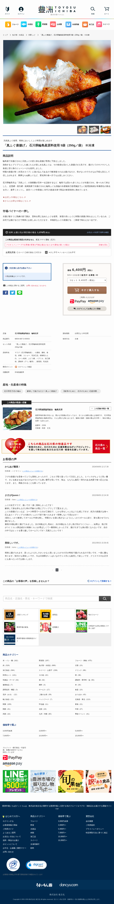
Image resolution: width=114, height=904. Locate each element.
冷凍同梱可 (34, 844)
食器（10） (79, 690)
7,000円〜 (6, 736)
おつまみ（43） (81, 695)
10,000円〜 (43, 736)
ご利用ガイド (8, 829)
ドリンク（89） (81, 670)
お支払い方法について (12, 837)
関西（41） (7, 709)
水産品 (30, 24)
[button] (36, 865)
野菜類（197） (44, 661)
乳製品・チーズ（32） (11, 680)
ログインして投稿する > (100, 581)
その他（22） (44, 675)
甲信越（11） (44, 704)
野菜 (32, 825)
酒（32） (42, 680)
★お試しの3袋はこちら (13, 197)
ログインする (8, 821)
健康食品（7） (8, 685)
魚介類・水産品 (18, 35)
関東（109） (7, 704)
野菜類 (44, 24)
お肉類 (59, 24)
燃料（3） (43, 685)
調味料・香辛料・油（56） (85, 680)
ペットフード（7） (46, 699)
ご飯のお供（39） (46, 695)
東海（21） (79, 704)
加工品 (91, 24)
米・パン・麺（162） (11, 661)
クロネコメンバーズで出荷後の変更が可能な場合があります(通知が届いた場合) (38, 245)
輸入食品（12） (9, 699)
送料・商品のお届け (11, 840)
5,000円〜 (79, 731)
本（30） (78, 685)
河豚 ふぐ (31, 35)
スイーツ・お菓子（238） (49, 670)
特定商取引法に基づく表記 (96, 833)
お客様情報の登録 (10, 825)
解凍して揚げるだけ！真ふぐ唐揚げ (42, 391)
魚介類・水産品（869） (48, 665)
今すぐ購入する (90, 290)
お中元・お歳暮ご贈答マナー (14, 848)
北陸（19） (43, 709)
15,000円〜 (79, 736)
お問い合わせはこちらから (36, 286)
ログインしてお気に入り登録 (89, 309)
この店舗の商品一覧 (101, 409)
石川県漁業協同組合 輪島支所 (26, 333)
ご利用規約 (90, 825)
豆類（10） (79, 665)
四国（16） (7, 714)
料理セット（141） (10, 675)
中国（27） (79, 709)
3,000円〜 (43, 731)
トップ (5, 35)
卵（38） (78, 675)
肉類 (32, 833)
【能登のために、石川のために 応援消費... (81, 391)
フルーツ (15, 24)
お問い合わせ (8, 852)
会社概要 (89, 821)
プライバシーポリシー (95, 829)
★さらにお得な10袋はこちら (15, 201)
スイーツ (106, 24)
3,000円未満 (7, 731)
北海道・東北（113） (83, 699)
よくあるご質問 (9, 833)
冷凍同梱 (75, 24)
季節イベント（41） (82, 714)
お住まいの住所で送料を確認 (98, 232)
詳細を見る (103, 245)
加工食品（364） (9, 670)
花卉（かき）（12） (10, 695)
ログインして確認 (25, 367)
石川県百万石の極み (12, 391)
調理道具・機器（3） (11, 690)
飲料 (32, 848)
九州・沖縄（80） (46, 714)
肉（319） (7, 665)
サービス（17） (45, 690)
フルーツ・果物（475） (84, 661)
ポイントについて (10, 844)
